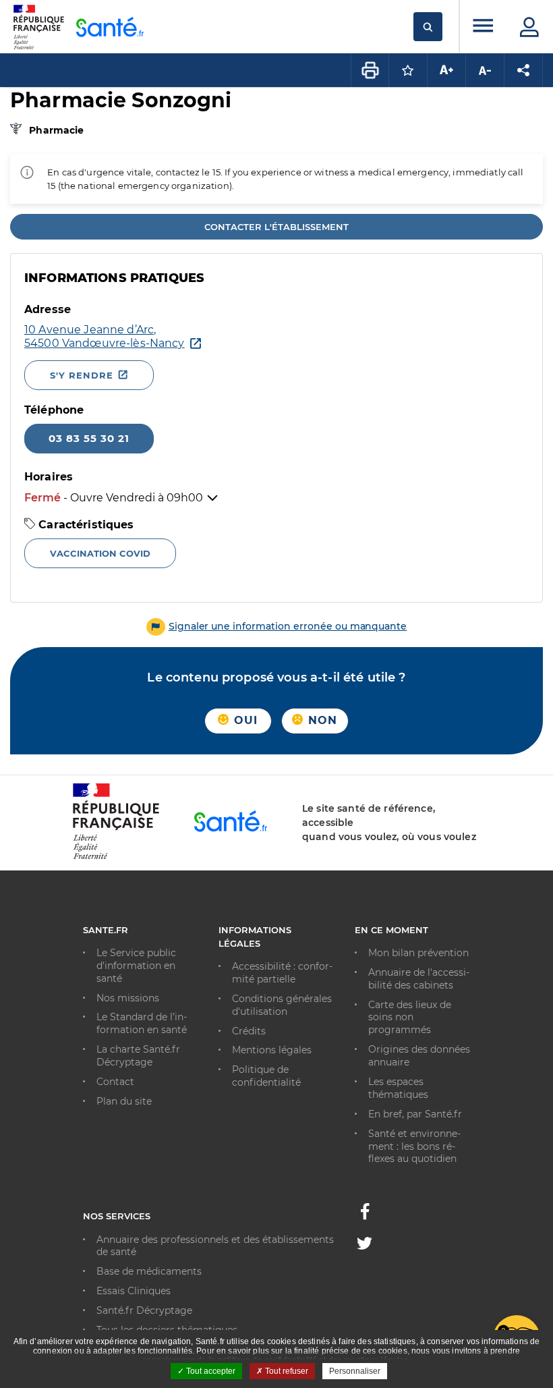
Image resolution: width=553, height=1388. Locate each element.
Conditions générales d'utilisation (282, 1005)
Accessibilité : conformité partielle (282, 972)
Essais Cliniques (133, 1291)
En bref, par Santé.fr (415, 1114)
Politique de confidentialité (266, 1075)
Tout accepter (209, 1371)
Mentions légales (272, 1050)
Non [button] (321, 720)
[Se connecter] (529, 27)
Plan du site (124, 1101)
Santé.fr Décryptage (144, 1310)
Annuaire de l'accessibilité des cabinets (418, 978)
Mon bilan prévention (418, 953)
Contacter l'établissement (276, 226)
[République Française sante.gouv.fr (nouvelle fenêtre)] (116, 857)
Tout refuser (285, 1371)
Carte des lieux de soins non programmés (409, 1017)
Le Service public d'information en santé (136, 965)
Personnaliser (354, 1371)
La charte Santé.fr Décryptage (138, 1055)
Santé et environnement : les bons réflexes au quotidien (414, 1146)
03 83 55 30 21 (89, 438)
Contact (115, 1082)
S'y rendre (81, 375)
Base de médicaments (149, 1271)
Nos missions (127, 998)
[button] (276, 626)
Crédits (249, 1031)
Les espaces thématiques (398, 1088)
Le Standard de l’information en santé (141, 1023)
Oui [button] (244, 720)
